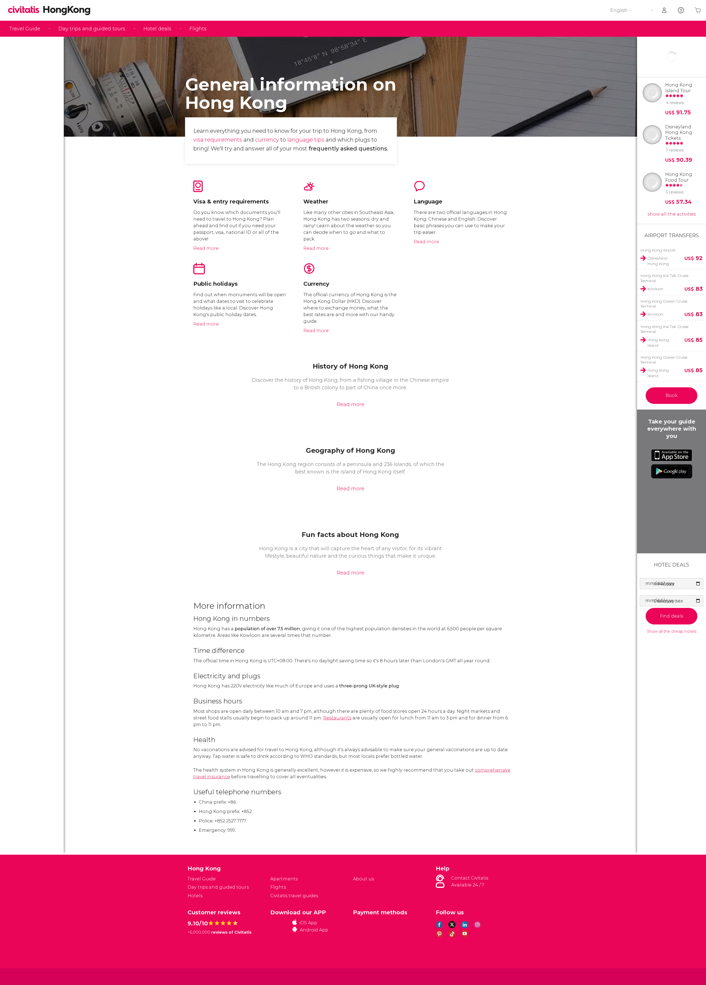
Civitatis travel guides (294, 895)
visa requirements (217, 139)
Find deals (671, 616)
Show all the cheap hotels (671, 631)
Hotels (195, 895)
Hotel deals (157, 29)
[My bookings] (664, 10)
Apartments (284, 878)
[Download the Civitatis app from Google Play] (671, 471)
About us (363, 878)
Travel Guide (24, 29)
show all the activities (672, 214)
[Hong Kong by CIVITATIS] (25, 10)
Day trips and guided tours (91, 29)
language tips (305, 139)
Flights (198, 29)
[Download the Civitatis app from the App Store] (671, 455)
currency (267, 139)
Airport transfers (672, 235)
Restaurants (337, 718)
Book (671, 395)
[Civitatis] (201, 976)
